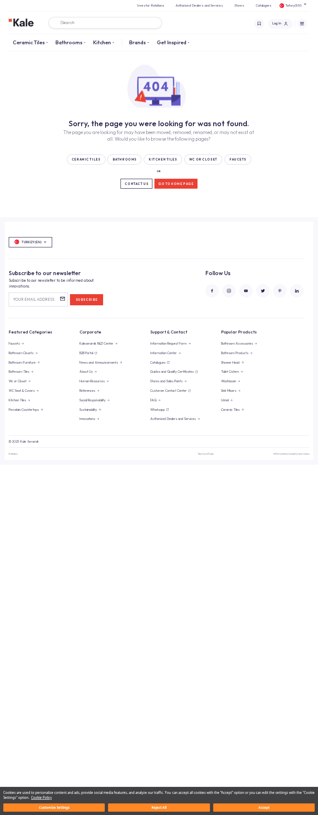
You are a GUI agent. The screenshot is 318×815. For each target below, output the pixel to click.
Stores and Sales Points (166, 381)
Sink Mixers (228, 390)
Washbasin (228, 381)
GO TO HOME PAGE (176, 184)
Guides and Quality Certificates (172, 371)
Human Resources (92, 381)
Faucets (14, 343)
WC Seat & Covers (22, 390)
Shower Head (230, 362)
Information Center (163, 353)
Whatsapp (157, 410)
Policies (13, 453)
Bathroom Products (234, 353)
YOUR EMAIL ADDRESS (33, 299)
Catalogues (264, 5)
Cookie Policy (41, 797)
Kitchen (102, 42)
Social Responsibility (93, 400)
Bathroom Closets (21, 353)
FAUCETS (237, 159)
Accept (264, 807)
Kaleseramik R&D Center (96, 343)
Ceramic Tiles (29, 42)
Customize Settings (54, 807)
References (87, 390)
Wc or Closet (17, 381)
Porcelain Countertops (24, 410)
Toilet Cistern (230, 371)
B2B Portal (86, 353)
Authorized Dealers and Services (199, 5)
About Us (86, 371)
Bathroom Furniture (22, 362)
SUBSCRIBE (87, 300)
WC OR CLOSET (203, 159)
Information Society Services (291, 453)
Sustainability (88, 410)
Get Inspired (171, 42)
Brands (137, 42)
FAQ (153, 400)
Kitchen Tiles (17, 400)
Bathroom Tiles (19, 371)
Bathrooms (68, 42)
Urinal (225, 400)
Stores (239, 5)
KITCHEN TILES (163, 159)
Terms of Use (206, 453)
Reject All (159, 807)
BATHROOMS (125, 159)
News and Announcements (99, 362)
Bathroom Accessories (237, 343)
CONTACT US (136, 184)
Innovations (87, 419)
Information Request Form (168, 343)
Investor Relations (150, 5)
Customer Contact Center (168, 390)
